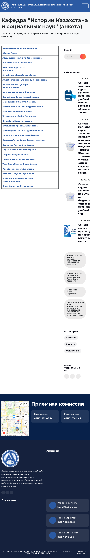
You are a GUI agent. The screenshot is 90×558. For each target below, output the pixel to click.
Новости (70, 344)
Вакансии (71, 338)
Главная (6, 33)
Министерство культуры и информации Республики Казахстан (74, 277)
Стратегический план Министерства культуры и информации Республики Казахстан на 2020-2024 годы (75, 309)
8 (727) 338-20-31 (73, 418)
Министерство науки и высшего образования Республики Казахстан (74, 260)
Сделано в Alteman (81, 552)
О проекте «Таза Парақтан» (72, 292)
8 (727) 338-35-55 (66, 522)
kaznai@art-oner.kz (67, 507)
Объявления (72, 351)
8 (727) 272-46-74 (43, 418)
